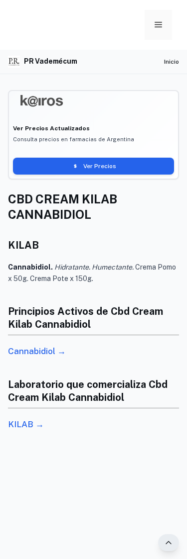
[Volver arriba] (168, 542)
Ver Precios (99, 166)
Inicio (171, 61)
